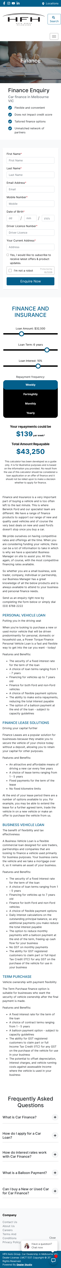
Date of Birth (16, 211)
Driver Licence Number (22, 226)
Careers (8, 1230)
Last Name (14, 168)
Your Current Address (21, 240)
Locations (52, 3)
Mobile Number (17, 197)
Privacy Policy (12, 1242)
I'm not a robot (23, 270)
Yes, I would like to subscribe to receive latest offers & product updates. (30, 259)
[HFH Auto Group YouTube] (14, 3)
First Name (14, 153)
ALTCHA (48, 272)
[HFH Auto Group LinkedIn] (18, 3)
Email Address (16, 182)
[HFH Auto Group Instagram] (9, 3)
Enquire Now (30, 281)
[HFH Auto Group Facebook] (5, 3)
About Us (9, 1226)
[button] (54, 36)
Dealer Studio (24, 1265)
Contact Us (10, 1222)
